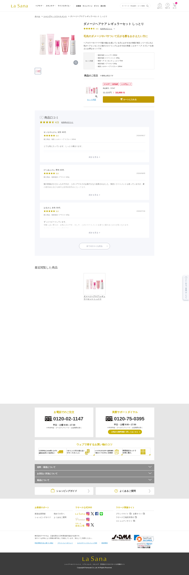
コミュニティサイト (124, 521)
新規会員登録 (40, 514)
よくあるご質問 (60, 517)
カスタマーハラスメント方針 (87, 543)
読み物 (103, 6)
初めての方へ (59, 514)
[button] (144, 540)
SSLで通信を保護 (144, 547)
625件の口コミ (106, 29)
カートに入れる (130, 99)
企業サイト (137, 514)
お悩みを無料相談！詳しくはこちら (124, 432)
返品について (43, 480)
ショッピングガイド (43, 517)
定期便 (78, 6)
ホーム (37, 16)
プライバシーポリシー (65, 543)
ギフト (96, 6)
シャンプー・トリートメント (55, 16)
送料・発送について (46, 467)
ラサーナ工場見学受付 (125, 517)
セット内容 (91, 100)
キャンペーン (87, 6)
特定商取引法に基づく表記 (44, 543)
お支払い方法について (47, 473)
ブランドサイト (122, 514)
